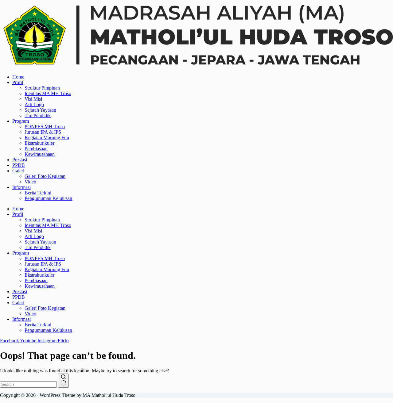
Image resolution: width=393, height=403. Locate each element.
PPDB (18, 165)
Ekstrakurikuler (39, 143)
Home (18, 76)
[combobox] (28, 384)
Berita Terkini (38, 192)
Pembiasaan (36, 148)
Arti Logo (34, 104)
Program (20, 121)
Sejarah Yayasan (40, 110)
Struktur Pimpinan (42, 87)
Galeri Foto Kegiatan (45, 176)
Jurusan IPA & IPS (43, 132)
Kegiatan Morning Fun (47, 137)
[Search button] (63, 381)
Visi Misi (33, 99)
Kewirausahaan (40, 154)
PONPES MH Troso (45, 126)
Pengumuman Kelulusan (48, 198)
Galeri (18, 170)
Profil (17, 82)
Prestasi (19, 159)
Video (30, 181)
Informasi (21, 187)
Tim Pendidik (38, 115)
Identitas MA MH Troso (48, 93)
